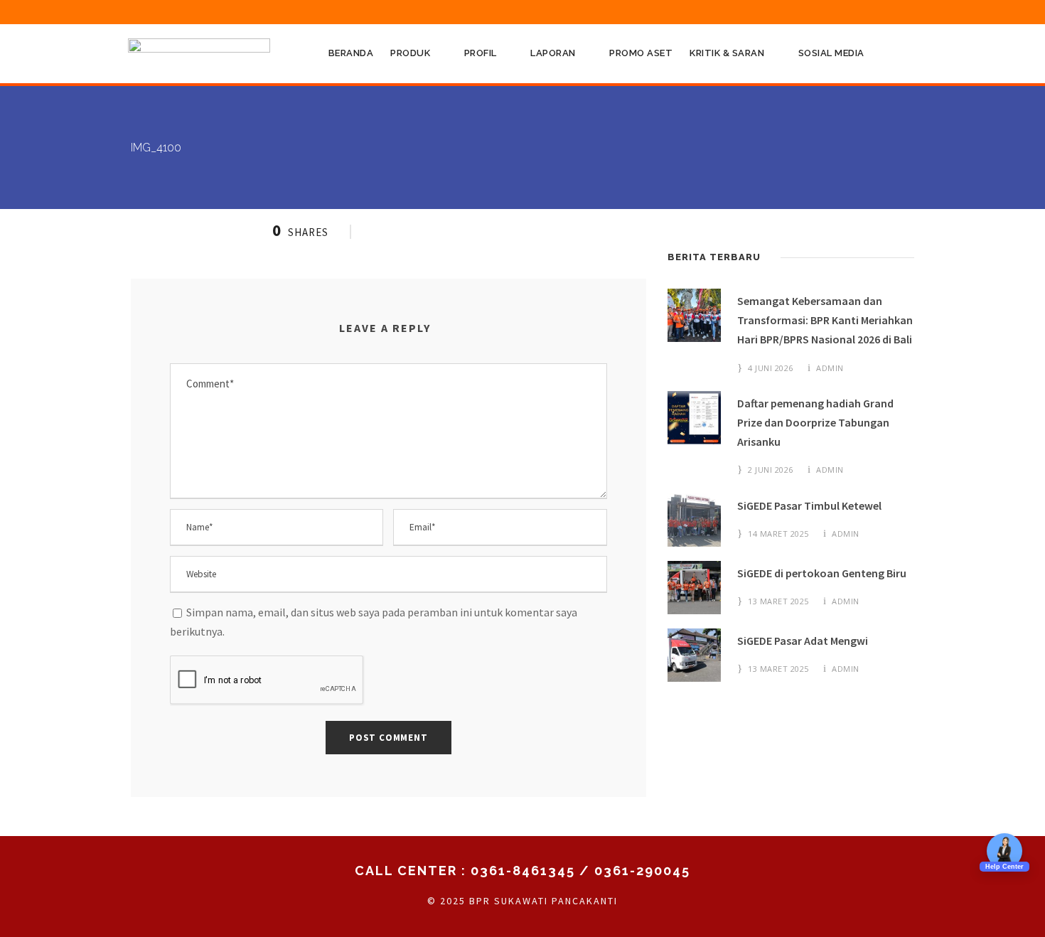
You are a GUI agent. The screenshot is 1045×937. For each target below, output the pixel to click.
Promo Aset (640, 53)
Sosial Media (831, 53)
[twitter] (857, 11)
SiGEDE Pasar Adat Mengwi (802, 640)
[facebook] (778, 11)
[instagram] (910, 11)
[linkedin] (831, 11)
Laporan (553, 53)
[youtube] (883, 11)
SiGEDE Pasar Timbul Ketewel (809, 505)
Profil (480, 53)
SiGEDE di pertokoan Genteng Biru (821, 573)
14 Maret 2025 (778, 533)
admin (830, 368)
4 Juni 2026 (770, 368)
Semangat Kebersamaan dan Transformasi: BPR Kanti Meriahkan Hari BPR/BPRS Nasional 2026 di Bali (825, 320)
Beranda (351, 53)
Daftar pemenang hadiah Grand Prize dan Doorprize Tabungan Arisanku (815, 422)
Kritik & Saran (727, 53)
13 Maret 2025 (778, 601)
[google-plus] (804, 11)
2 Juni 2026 (770, 469)
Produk (410, 53)
